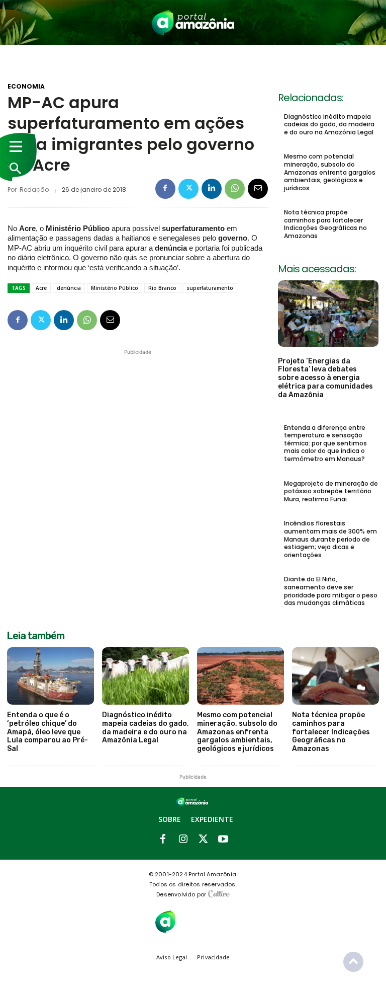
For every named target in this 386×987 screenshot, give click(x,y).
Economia (26, 87)
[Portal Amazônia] (193, 22)
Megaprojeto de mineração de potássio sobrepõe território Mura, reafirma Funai (331, 491)
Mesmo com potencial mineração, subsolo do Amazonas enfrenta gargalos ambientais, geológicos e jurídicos (329, 172)
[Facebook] (165, 189)
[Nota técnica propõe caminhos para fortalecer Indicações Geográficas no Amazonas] (335, 676)
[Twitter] (188, 189)
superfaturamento (209, 287)
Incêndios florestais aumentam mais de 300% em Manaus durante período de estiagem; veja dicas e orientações (330, 539)
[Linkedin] (212, 189)
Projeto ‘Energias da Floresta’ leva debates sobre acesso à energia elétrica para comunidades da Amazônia (325, 378)
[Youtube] (223, 839)
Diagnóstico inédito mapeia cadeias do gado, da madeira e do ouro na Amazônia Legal (329, 124)
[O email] (258, 189)
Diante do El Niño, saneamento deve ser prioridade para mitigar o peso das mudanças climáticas (330, 591)
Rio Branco (162, 287)
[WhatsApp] (235, 189)
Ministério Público (114, 287)
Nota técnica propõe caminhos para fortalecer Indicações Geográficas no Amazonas (325, 224)
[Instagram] (182, 839)
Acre (41, 287)
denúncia (69, 287)
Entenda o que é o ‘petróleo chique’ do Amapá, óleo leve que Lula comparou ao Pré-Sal (47, 732)
